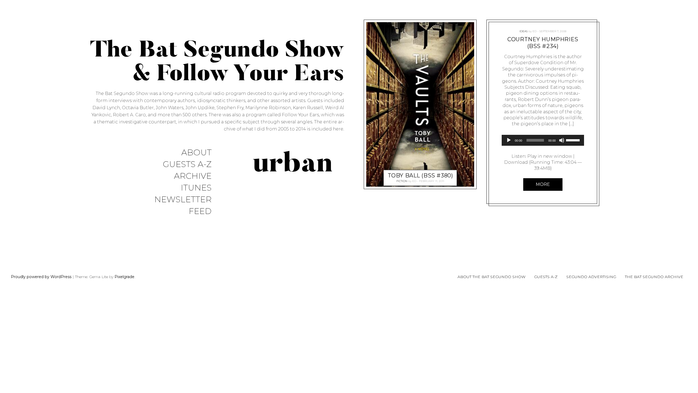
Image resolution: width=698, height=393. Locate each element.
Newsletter (183, 199)
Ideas (523, 31)
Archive (193, 176)
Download (516, 162)
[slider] (573, 140)
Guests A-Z (187, 164)
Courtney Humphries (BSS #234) (542, 42)
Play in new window (549, 156)
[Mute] (561, 140)
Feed (200, 211)
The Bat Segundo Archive (654, 276)
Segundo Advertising (591, 276)
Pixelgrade (124, 276)
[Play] (509, 140)
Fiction (401, 181)
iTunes (196, 188)
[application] (543, 140)
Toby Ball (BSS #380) (420, 175)
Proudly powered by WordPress (41, 276)
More (543, 184)
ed (414, 181)
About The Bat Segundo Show (491, 276)
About (196, 152)
